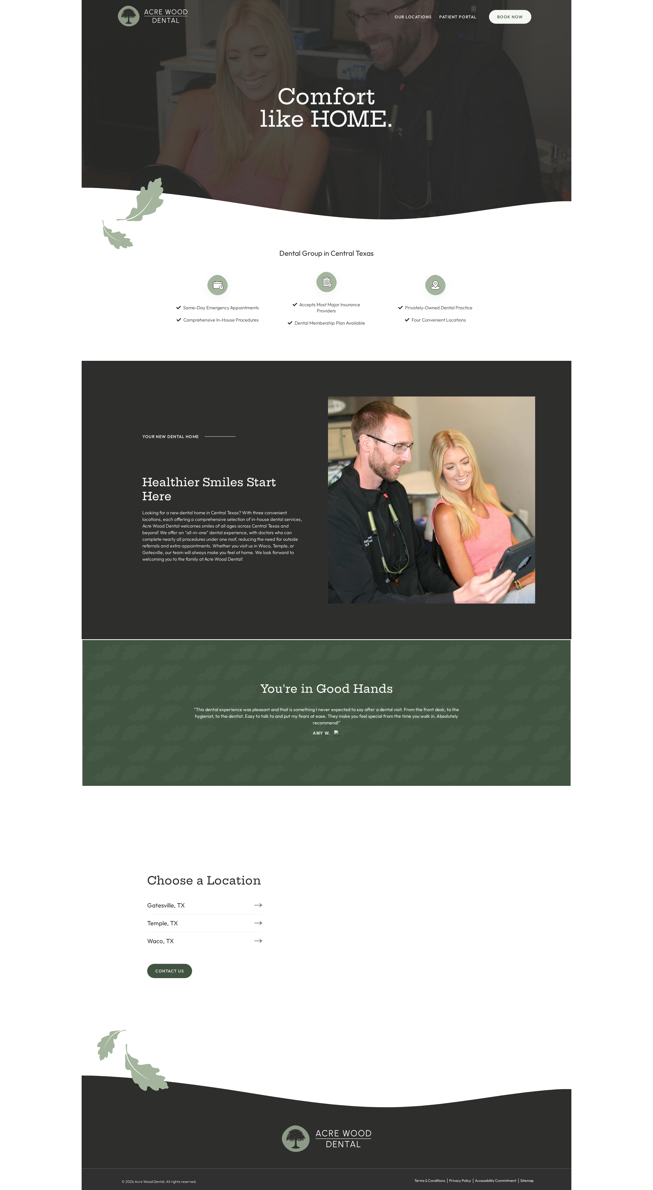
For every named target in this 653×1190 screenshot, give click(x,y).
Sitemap (527, 1180)
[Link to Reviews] (337, 730)
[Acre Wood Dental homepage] (152, 25)
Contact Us (169, 971)
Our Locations (413, 16)
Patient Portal (458, 16)
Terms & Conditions (430, 1180)
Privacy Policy (460, 1180)
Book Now (510, 16)
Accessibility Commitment (495, 1180)
